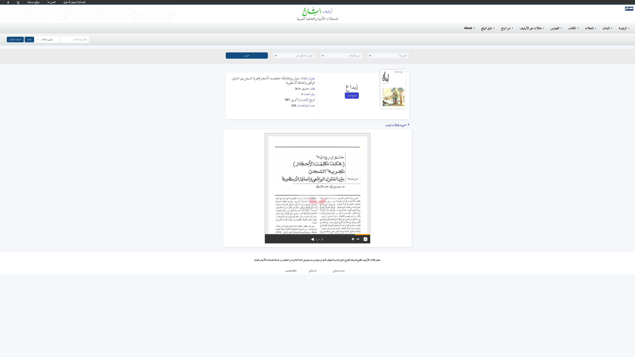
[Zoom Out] (358, 239)
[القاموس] (291, 271)
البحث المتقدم (15, 39)
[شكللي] (312, 271)
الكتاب (572, 28)
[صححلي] (339, 271)
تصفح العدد (352, 95)
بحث (29, 39)
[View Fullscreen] (365, 239)
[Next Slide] (312, 238)
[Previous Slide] (322, 238)
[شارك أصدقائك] (8, 2)
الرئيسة (623, 28)
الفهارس (555, 28)
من (317, 239)
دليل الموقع (486, 28)
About (468, 28)
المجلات (589, 28)
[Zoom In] (353, 239)
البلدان (606, 28)
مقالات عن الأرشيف (531, 28)
